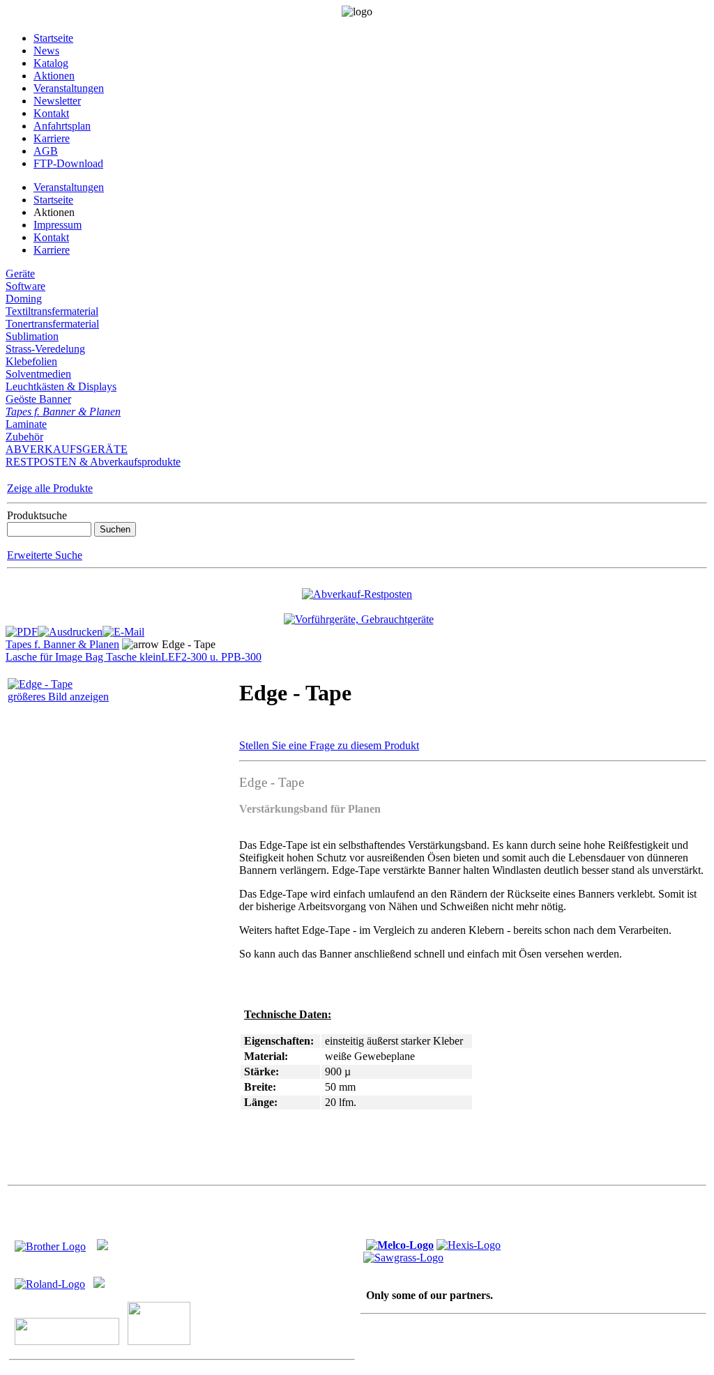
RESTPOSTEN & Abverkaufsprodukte (93, 462)
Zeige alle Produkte (50, 488)
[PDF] (22, 628)
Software (25, 286)
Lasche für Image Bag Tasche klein (83, 657)
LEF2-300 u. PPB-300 (211, 657)
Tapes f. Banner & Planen (63, 411)
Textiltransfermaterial (52, 311)
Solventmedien (38, 374)
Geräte (20, 273)
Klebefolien (31, 361)
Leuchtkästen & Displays (61, 386)
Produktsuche (37, 515)
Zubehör (24, 437)
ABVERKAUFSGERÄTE (67, 449)
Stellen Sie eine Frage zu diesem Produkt (329, 745)
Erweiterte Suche (44, 555)
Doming (24, 299)
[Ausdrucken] (70, 628)
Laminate (26, 424)
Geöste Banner (38, 399)
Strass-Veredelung (45, 349)
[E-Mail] (123, 628)
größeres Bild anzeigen (58, 696)
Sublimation (32, 336)
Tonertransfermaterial (52, 324)
